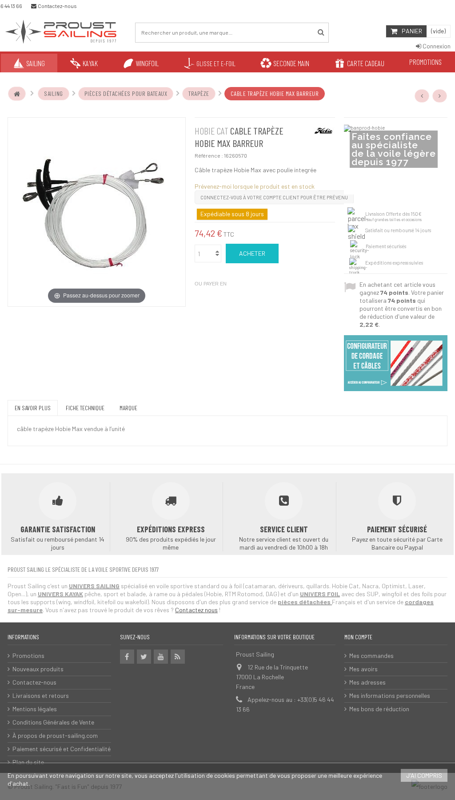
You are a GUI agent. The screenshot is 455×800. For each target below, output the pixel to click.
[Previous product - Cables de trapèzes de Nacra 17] (422, 96)
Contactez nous (196, 610)
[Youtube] (161, 657)
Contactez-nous (34, 682)
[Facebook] (127, 657)
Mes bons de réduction (379, 709)
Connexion (436, 46)
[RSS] (178, 657)
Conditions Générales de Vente (53, 722)
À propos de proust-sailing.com (55, 735)
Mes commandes (371, 655)
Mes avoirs (363, 669)
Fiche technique (85, 408)
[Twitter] (144, 657)
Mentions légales (34, 709)
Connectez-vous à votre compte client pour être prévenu (274, 197)
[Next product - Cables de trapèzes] (439, 96)
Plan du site (28, 762)
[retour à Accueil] (17, 94)
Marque (128, 408)
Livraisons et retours (40, 695)
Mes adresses (367, 682)
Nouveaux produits (38, 669)
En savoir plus (33, 408)
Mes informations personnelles (389, 695)
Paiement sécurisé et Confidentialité (61, 748)
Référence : (209, 155)
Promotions (28, 655)
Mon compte (358, 637)
